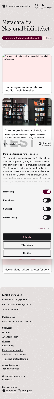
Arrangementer (10, 336)
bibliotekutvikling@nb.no (14, 299)
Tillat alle (27, 237)
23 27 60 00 (16, 309)
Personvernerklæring (12, 350)
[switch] (47, 200)
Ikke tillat (27, 253)
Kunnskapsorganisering (19, 6)
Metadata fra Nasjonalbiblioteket (22, 38)
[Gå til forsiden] (3, 6)
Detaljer (42, 228)
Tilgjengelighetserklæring (15, 359)
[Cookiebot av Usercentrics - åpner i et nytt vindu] (39, 144)
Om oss (6, 341)
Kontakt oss (8, 345)
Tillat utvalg (27, 245)
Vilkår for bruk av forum (14, 354)
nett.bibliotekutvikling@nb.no (16, 304)
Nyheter (6, 332)
